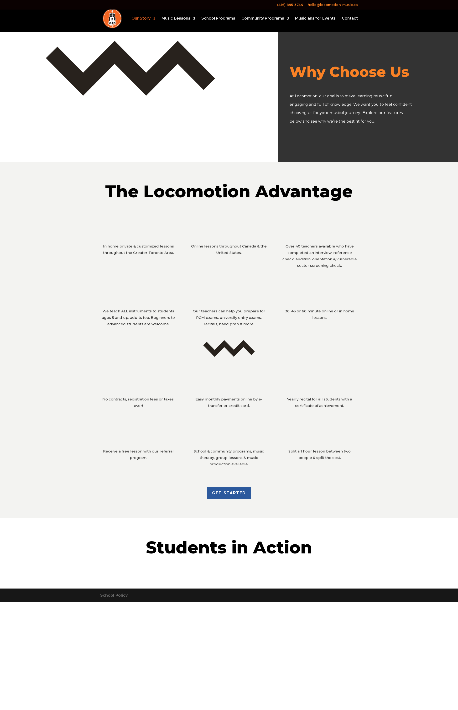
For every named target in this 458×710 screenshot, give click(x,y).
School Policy (114, 595)
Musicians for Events (315, 19)
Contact (350, 19)
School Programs (218, 19)
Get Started (229, 493)
